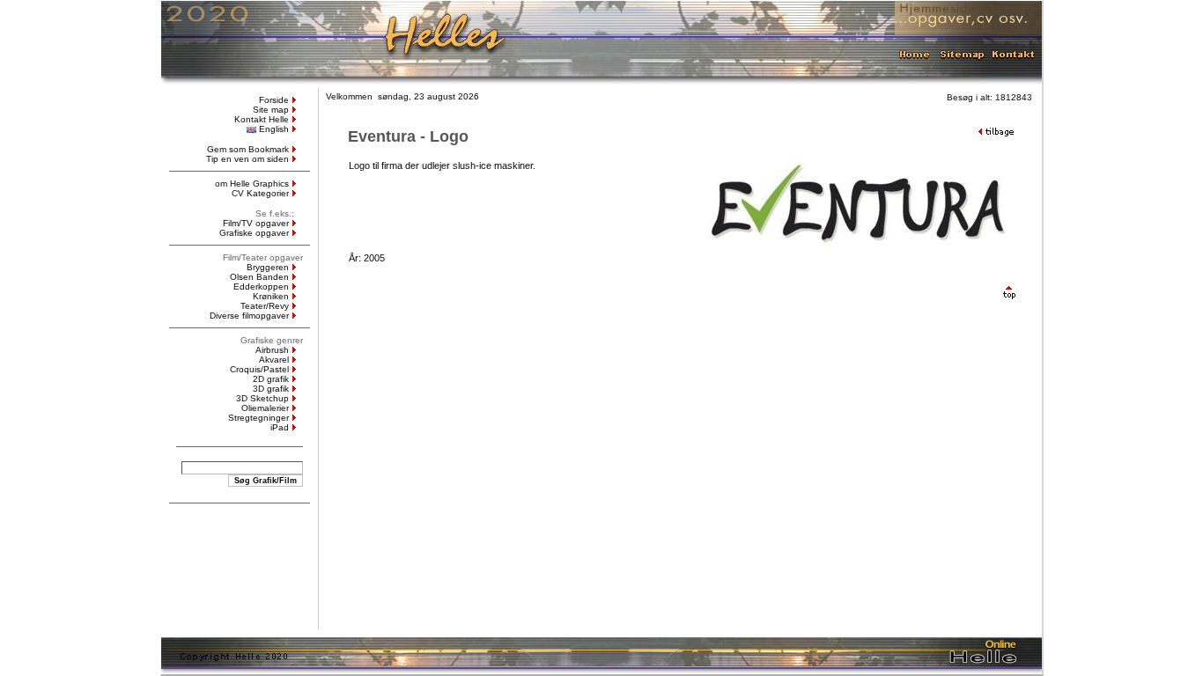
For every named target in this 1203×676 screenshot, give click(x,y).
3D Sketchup (262, 398)
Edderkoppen (261, 286)
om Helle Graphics (252, 183)
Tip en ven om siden (247, 159)
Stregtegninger (258, 417)
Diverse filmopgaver (249, 315)
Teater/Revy (264, 306)
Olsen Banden (259, 277)
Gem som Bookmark (248, 149)
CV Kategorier (260, 193)
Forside (274, 100)
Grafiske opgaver (254, 233)
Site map (271, 109)
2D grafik (271, 379)
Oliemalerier (265, 408)
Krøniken (271, 296)
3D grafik (271, 388)
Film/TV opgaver (256, 223)
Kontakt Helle (261, 119)
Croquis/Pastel (259, 369)
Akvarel (274, 359)
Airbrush (272, 350)
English (274, 129)
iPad (279, 427)
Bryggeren (268, 267)
